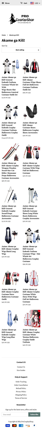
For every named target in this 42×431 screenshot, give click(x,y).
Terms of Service (21, 398)
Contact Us (21, 367)
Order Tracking (21, 382)
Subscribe (34, 414)
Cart (25, 3)
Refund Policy (21, 388)
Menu (7, 3)
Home (4, 35)
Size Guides (21, 370)
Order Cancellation (21, 385)
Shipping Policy (21, 395)
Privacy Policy (21, 391)
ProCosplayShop (27, 421)
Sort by (4, 46)
